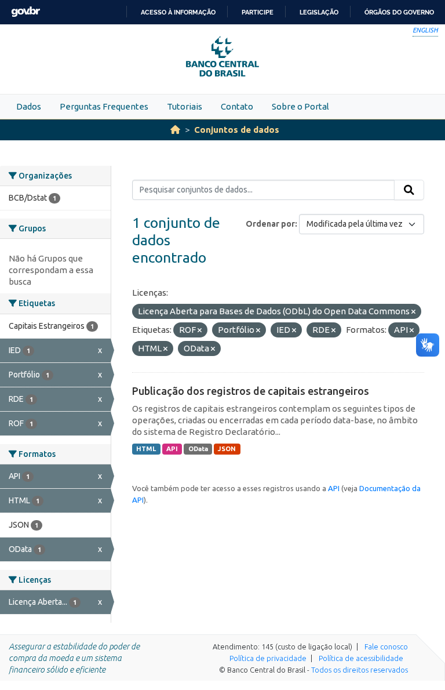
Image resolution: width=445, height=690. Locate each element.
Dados (28, 106)
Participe (257, 12)
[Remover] (413, 311)
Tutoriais (184, 106)
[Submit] (409, 190)
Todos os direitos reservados (359, 670)
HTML (146, 448)
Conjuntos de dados (236, 130)
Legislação (319, 12)
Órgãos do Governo (399, 12)
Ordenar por (270, 223)
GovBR (25, 11)
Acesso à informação (178, 12)
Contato (237, 106)
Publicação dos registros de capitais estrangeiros (250, 391)
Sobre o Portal (300, 106)
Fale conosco (386, 646)
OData (198, 448)
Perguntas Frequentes (104, 106)
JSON (227, 448)
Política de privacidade (268, 658)
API (172, 448)
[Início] (175, 130)
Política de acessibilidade (361, 658)
